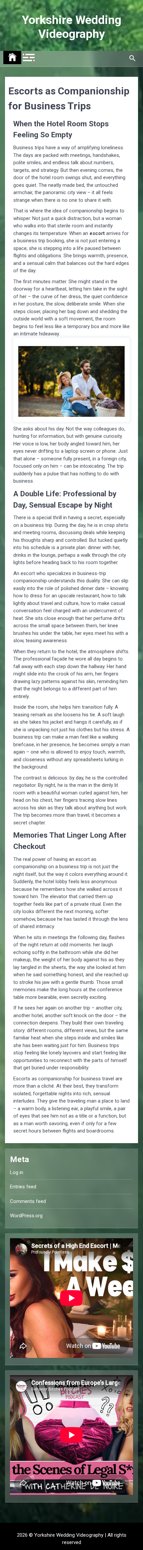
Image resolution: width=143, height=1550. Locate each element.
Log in (16, 1172)
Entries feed (23, 1187)
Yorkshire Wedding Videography (71, 27)
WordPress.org (26, 1216)
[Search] (132, 58)
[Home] (12, 57)
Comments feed (28, 1201)
